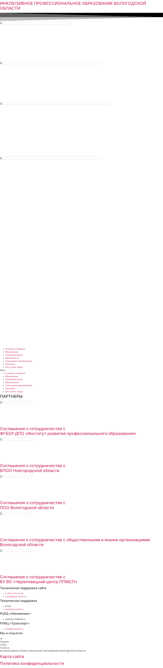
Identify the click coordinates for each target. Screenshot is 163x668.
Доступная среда (14, 367)
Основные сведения (15, 349)
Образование (11, 352)
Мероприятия (12, 358)
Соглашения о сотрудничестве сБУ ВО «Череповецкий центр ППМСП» (38, 579)
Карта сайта (12, 656)
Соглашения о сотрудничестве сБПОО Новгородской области (32, 468)
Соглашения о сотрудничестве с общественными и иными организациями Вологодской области (75, 542)
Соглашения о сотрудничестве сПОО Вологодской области (32, 505)
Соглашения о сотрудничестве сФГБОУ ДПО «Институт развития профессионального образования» (68, 431)
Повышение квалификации (18, 361)
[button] (81, 370)
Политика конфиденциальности (32, 663)
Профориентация (14, 355)
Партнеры (10, 364)
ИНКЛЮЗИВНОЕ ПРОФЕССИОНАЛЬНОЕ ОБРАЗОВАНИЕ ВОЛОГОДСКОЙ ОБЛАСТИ (73, 6)
